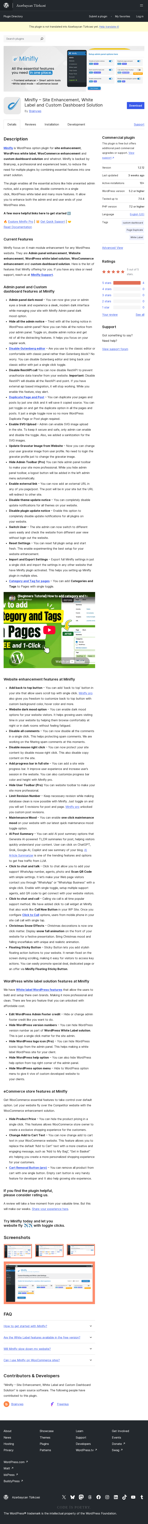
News (7, 1437)
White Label (136, 237)
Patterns (45, 1450)
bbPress (11, 1475)
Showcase (47, 1431)
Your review (110, 314)
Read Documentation (18, 227)
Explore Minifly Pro (20, 221)
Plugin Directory (13, 16)
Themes (45, 1437)
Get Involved (120, 1431)
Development (76, 124)
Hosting (9, 1444)
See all (140, 314)
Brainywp (35, 111)
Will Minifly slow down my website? (27, 1349)
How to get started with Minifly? (25, 1326)
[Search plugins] (41, 38)
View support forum (115, 349)
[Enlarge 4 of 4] (90, 1266)
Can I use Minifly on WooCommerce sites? (32, 1360)
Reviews (30, 124)
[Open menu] (142, 5)
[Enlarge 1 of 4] (27, 1249)
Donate (118, 1444)
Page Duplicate (135, 230)
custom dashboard (133, 222)
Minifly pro (86, 693)
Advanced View (112, 247)
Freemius (63, 1404)
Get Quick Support (52, 221)
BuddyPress (13, 1481)
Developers (83, 1444)
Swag (117, 1450)
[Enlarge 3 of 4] (90, 1249)
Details (11, 124)
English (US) (137, 214)
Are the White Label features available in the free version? (42, 1337)
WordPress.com (16, 1462)
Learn (79, 1431)
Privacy (9, 1450)
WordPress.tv (86, 1450)
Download (135, 105)
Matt (9, 1468)
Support (139, 124)
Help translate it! (109, 26)
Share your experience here (50, 1209)
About (8, 1431)
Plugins (44, 1444)
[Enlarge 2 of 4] (59, 1249)
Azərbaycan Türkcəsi (26, 1497)
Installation (52, 124)
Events (116, 1437)
